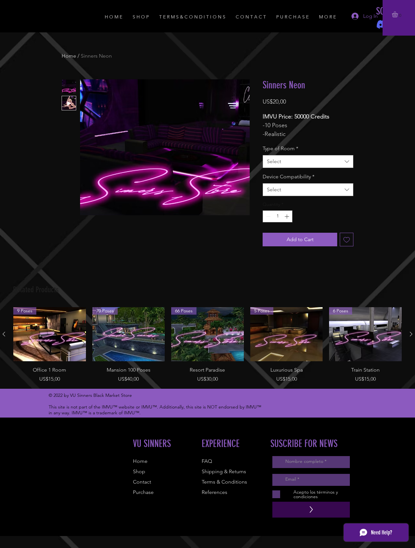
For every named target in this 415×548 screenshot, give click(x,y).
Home (69, 56)
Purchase (143, 492)
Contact (142, 482)
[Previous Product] (4, 334)
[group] (207, 345)
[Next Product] (411, 334)
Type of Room (280, 148)
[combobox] (308, 161)
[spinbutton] (277, 216)
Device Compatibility (288, 176)
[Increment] (287, 216)
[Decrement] (268, 216)
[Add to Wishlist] (346, 239)
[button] (398, 14)
